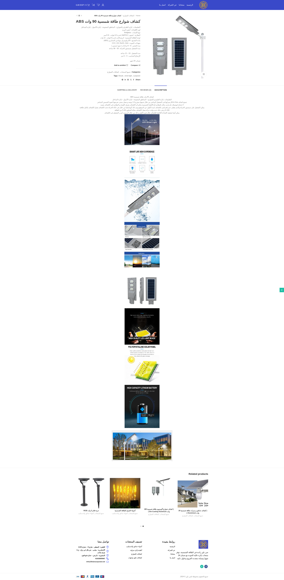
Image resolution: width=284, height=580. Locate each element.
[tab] (161, 89)
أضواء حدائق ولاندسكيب (120, 513)
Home (138, 15)
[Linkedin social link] (125, 79)
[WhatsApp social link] (201, 566)
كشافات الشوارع (128, 15)
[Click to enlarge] (203, 74)
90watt (120, 76)
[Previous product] (81, 15)
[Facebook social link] (133, 79)
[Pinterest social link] (128, 79)
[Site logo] (203, 5)
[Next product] (77, 15)
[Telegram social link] (122, 79)
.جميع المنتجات (125, 72)
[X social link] (130, 79)
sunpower (136, 76)
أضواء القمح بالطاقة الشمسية (125, 511)
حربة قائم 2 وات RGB (91, 511)
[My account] (103, 5)
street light (128, 76)
